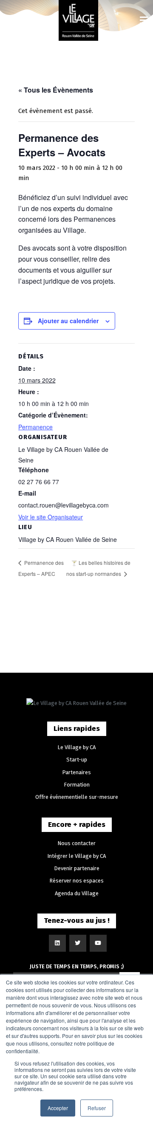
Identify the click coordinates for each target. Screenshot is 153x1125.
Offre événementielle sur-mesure (76, 797)
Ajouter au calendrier (68, 320)
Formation (77, 784)
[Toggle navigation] (144, 20)
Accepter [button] (58, 1107)
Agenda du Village (77, 893)
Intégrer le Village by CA (76, 856)
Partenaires (76, 772)
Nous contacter (76, 843)
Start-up (76, 759)
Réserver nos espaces (76, 880)
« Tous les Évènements (55, 90)
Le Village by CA (76, 747)
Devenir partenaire (76, 868)
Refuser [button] (97, 1107)
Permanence (35, 427)
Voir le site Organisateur (50, 517)
